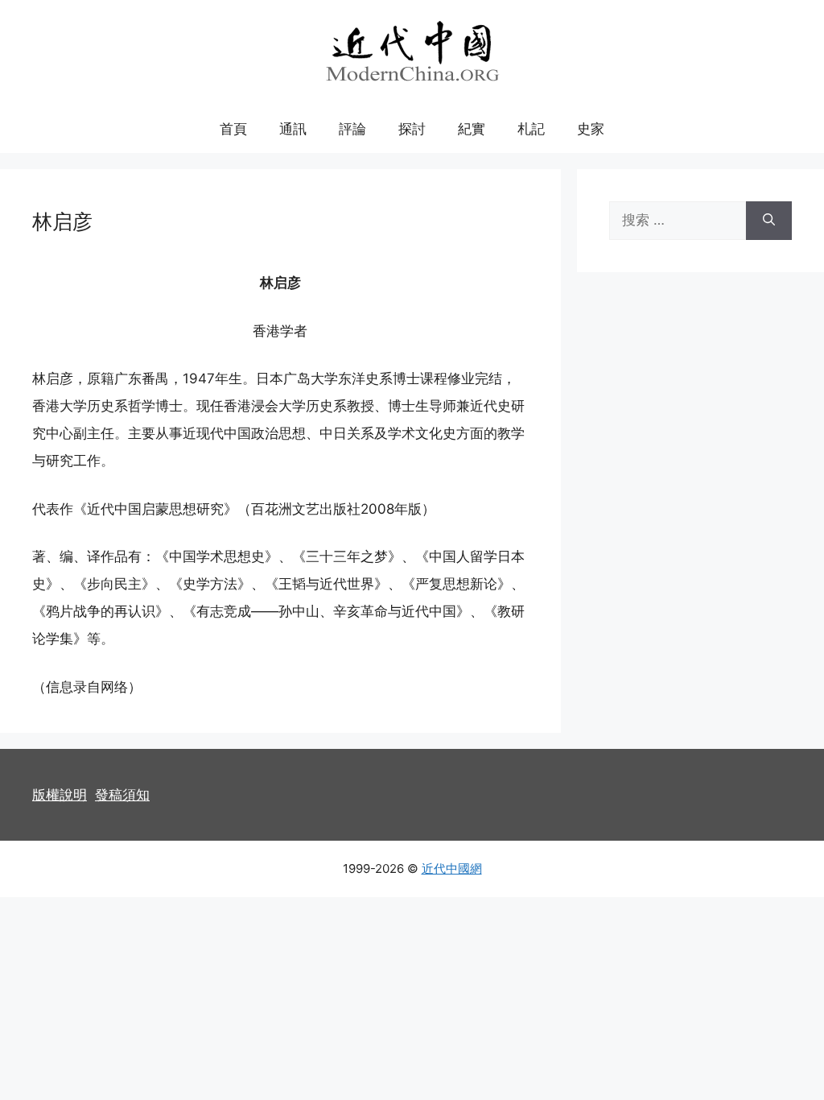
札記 (531, 129)
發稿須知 (122, 795)
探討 (412, 129)
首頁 (233, 129)
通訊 (293, 129)
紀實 (471, 129)
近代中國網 (452, 868)
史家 (590, 129)
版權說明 (59, 795)
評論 (352, 129)
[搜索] (769, 220)
